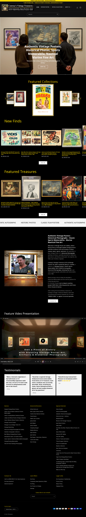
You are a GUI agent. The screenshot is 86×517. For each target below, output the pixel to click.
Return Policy (59, 483)
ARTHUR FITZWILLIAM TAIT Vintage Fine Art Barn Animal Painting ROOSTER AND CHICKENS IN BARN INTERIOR (11, 204)
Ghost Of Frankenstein (61, 443)
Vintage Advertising (9, 427)
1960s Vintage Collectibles (62, 459)
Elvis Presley (33, 442)
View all (43, 163)
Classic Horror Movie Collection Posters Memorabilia (13, 412)
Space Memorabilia (60, 432)
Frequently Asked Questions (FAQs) (38, 481)
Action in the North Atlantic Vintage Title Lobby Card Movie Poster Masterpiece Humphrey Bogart (51, 153)
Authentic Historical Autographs (63, 414)
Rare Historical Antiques (62, 448)
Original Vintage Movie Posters (11, 409)
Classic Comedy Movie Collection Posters (14, 415)
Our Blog (32, 483)
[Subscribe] (54, 496)
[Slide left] (3, 137)
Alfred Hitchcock (34, 409)
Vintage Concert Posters (10, 422)
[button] (45, 7)
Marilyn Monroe (34, 430)
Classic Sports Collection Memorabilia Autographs (16, 439)
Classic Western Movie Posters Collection (14, 420)
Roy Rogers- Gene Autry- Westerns (38, 437)
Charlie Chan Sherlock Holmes (37, 414)
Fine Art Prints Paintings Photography (13, 443)
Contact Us (53, 301)
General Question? (8, 483)
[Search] (57, 14)
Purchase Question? (9, 481)
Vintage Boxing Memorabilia (11, 441)
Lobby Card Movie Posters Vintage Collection (15, 417)
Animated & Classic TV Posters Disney (13, 436)
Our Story (32, 479)
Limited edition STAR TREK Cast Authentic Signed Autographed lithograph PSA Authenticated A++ (70, 204)
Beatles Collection (60, 446)
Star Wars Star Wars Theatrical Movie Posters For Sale (68, 428)
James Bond (33, 421)
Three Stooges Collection (62, 441)
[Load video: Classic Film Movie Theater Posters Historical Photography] (43, 341)
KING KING (59, 425)
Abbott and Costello (35, 418)
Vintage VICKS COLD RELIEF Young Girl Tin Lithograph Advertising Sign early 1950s (10, 153)
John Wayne (33, 423)
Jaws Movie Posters (60, 423)
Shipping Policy (59, 486)
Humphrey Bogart (34, 428)
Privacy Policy (59, 481)
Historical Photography (61, 411)
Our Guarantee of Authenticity (63, 479)
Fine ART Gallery (60, 436)
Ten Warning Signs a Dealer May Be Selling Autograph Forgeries (66, 462)
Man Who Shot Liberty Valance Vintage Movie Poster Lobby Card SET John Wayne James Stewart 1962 (31, 153)
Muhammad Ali (59, 418)
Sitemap (32, 488)
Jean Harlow (33, 435)
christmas (58, 450)
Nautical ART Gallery (61, 434)
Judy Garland (33, 432)
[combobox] (43, 14)
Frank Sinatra (33, 416)
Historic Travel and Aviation (62, 439)
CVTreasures (10, 514)
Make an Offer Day (60, 469)
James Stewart (33, 425)
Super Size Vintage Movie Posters (64, 457)
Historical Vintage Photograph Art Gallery (14, 429)
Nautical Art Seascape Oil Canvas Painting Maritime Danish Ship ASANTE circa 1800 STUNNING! (51, 204)
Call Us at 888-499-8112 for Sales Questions (14, 479)
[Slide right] (83, 137)
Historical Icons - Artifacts (62, 416)
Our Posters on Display (35, 486)
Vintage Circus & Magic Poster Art (12, 425)
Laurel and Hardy (34, 439)
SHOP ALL (43, 66)
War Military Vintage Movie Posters (12, 434)
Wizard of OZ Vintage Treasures (63, 421)
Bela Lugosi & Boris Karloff (36, 411)
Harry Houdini (59, 409)
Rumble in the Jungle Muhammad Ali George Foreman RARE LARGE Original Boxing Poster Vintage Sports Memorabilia (71, 153)
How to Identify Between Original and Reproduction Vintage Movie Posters (65, 466)
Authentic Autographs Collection (12, 432)
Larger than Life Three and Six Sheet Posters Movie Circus (68, 453)
